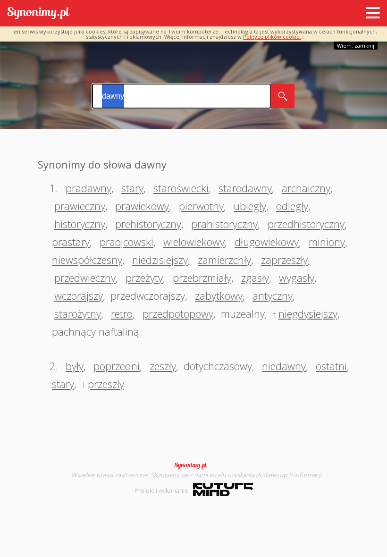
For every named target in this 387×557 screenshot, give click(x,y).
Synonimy (193, 465)
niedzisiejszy (160, 260)
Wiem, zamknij (355, 45)
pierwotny (201, 206)
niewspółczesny (87, 260)
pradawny (88, 188)
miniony (327, 242)
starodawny (245, 188)
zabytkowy (219, 295)
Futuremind (223, 489)
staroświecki (181, 188)
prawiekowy (142, 206)
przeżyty (144, 277)
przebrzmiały (202, 277)
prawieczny (79, 206)
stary (132, 188)
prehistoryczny (148, 224)
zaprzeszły (284, 260)
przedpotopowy (178, 313)
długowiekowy (267, 242)
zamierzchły (224, 260)
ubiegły (250, 206)
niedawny (284, 366)
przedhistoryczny (306, 224)
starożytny (77, 313)
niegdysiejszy (307, 313)
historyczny (79, 224)
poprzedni (116, 366)
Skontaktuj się (169, 475)
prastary (71, 242)
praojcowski (126, 242)
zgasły (255, 277)
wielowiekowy (194, 242)
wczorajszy (78, 295)
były (75, 366)
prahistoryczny (224, 224)
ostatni (331, 366)
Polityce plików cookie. (272, 36)
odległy (292, 206)
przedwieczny (85, 277)
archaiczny (306, 188)
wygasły (296, 277)
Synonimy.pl (38, 13)
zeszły (163, 366)
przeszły (106, 384)
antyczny (272, 295)
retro (122, 313)
